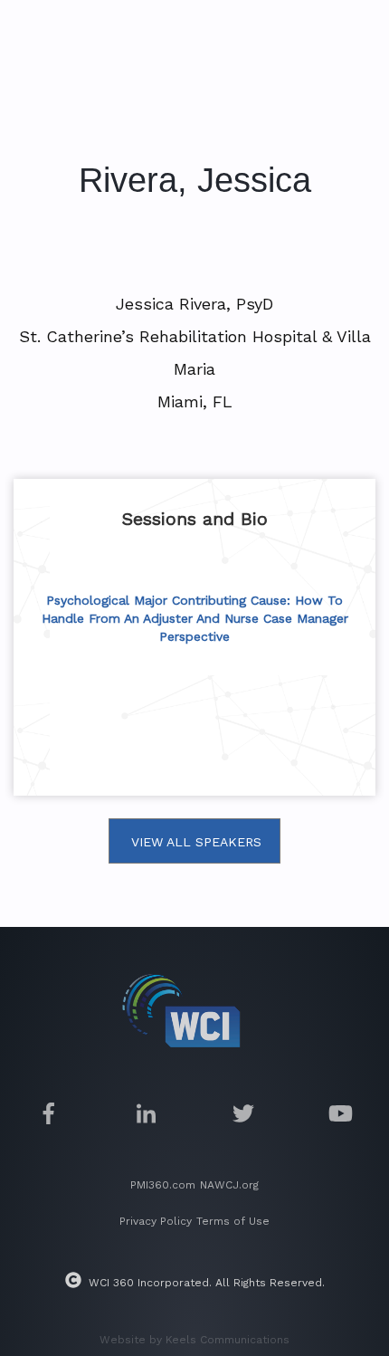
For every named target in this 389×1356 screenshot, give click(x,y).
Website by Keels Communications (194, 1339)
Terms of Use (233, 1221)
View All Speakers (196, 842)
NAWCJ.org (229, 1185)
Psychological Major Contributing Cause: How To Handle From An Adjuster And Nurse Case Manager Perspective (195, 618)
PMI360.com (162, 1185)
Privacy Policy (155, 1221)
